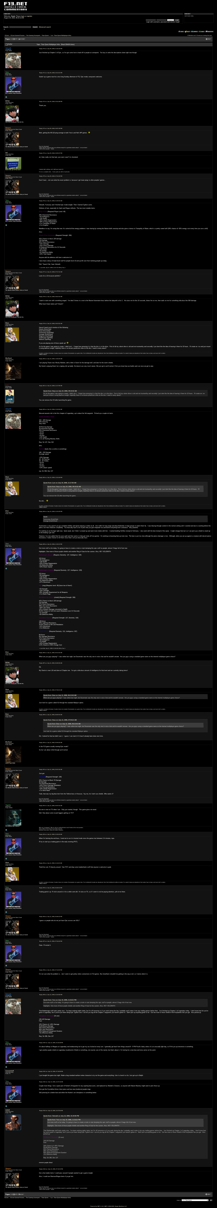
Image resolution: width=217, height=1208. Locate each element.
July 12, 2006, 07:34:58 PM (51, 1071)
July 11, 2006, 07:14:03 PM (50, 970)
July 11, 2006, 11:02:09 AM (50, 834)
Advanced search (45, 27)
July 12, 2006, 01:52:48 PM (51, 1042)
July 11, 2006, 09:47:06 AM (50, 769)
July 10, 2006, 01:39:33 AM (50, 200)
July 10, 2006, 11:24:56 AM (50, 409)
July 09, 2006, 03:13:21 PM (50, 72)
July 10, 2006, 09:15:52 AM (50, 323)
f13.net (7, 35)
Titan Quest (45, 35)
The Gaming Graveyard (33, 35)
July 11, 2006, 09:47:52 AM (50, 805)
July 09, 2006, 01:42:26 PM (50, 48)
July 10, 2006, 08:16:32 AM (50, 296)
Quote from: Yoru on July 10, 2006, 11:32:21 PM (59, 1000)
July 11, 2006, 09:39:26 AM (50, 742)
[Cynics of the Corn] (6, 830)
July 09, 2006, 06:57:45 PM (50, 128)
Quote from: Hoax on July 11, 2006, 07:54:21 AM (60, 720)
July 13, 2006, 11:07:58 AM (51, 1110)
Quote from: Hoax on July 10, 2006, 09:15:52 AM (60, 391)
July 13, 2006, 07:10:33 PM (51, 1169)
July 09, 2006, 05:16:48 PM (50, 101)
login (23, 16)
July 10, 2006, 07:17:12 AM (50, 272)
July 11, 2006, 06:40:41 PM (50, 916)
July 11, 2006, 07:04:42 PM (50, 941)
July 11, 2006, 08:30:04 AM (50, 714)
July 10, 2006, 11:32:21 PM (50, 544)
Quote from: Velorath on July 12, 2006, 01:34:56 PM (61, 1116)
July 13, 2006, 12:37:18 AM (51, 1081)
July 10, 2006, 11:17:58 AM (50, 385)
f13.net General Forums (18, 35)
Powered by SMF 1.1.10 (96, 1206)
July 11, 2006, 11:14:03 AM (50, 863)
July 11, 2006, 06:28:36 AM (50, 663)
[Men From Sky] (6, 97)
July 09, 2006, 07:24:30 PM (50, 176)
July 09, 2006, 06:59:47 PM (50, 153)
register (29, 16)
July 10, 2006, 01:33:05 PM (50, 511)
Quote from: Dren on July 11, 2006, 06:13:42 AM (59, 695)
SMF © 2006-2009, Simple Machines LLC (115, 1206)
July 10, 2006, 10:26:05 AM (50, 358)
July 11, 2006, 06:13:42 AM (50, 652)
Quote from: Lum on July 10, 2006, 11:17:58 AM (59, 483)
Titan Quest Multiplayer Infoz (62, 35)
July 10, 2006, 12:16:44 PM (50, 477)
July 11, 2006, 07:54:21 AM (50, 690)
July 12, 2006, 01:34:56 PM (50, 994)
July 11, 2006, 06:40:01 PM (50, 887)
